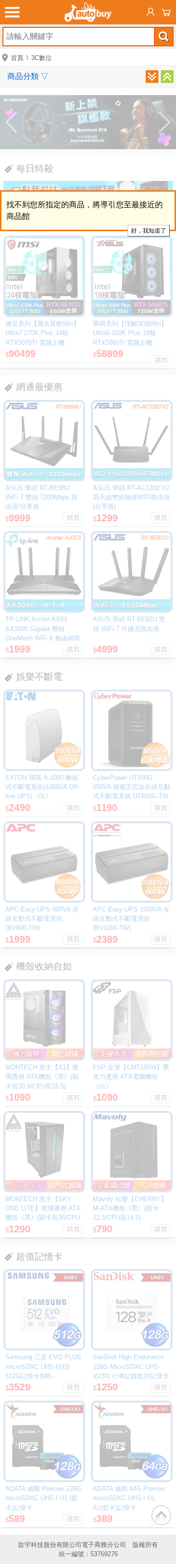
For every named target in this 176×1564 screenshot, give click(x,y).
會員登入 (150, 12)
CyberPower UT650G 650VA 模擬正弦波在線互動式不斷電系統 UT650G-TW (131, 787)
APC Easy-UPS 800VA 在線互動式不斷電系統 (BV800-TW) (42, 918)
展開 (152, 76)
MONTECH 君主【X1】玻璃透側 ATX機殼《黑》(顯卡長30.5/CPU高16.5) (42, 1076)
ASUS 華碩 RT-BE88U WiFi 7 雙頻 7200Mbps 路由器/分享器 (41, 497)
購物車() (166, 12)
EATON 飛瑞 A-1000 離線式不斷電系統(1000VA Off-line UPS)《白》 (42, 787)
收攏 (167, 76)
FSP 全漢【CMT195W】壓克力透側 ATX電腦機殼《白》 (131, 1076)
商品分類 (27, 76)
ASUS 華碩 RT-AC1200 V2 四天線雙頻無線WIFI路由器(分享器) (131, 497)
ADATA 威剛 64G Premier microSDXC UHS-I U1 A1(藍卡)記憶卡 (129, 1498)
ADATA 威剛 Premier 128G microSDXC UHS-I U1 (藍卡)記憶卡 (43, 1498)
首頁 (17, 57)
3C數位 (41, 57)
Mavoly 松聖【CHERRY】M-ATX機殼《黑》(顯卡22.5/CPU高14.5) (130, 1208)
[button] (11, 122)
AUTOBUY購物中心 (88, 12)
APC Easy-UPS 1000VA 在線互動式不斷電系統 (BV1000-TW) (131, 918)
